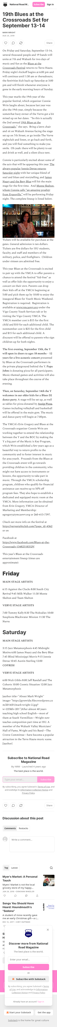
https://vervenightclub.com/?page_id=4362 (27, 526)
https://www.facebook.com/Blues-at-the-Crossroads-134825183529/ (26, 544)
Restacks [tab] (23, 828)
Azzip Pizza (45, 404)
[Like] (6, 43)
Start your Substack (20, 1012)
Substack (13, 1020)
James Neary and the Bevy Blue (27, 179)
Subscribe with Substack (30, 979)
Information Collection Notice (34, 789)
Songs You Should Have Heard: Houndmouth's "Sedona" (18, 907)
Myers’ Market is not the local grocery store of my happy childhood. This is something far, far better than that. (20, 886)
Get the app (44, 1012)
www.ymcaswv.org (27, 307)
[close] (47, 929)
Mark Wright (9, 32)
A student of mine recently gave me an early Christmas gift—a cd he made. (20, 916)
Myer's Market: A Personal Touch (20, 878)
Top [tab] (6, 867)
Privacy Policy (38, 992)
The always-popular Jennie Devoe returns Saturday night (28, 168)
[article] (28, 886)
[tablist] (16, 828)
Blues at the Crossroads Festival (22, 66)
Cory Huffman (23, 922)
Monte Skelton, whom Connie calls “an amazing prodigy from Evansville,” (28, 190)
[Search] (51, 868)
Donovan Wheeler (25, 891)
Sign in (50, 4)
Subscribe (39, 4)
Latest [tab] (14, 867)
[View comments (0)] (13, 43)
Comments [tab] (10, 828)
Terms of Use (44, 786)
